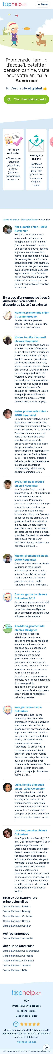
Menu (44, 4)
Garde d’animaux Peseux (16, 906)
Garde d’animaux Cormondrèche (21, 950)
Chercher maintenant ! (30, 99)
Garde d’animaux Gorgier (17, 925)
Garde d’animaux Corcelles (18, 955)
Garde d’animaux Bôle (15, 970)
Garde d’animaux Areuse (16, 965)
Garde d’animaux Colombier (18, 960)
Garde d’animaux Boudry (16, 911)
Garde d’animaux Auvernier (18, 938)
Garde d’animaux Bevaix (16, 921)
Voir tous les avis (26, 1041)
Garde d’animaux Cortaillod (18, 916)
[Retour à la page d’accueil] (14, 4)
